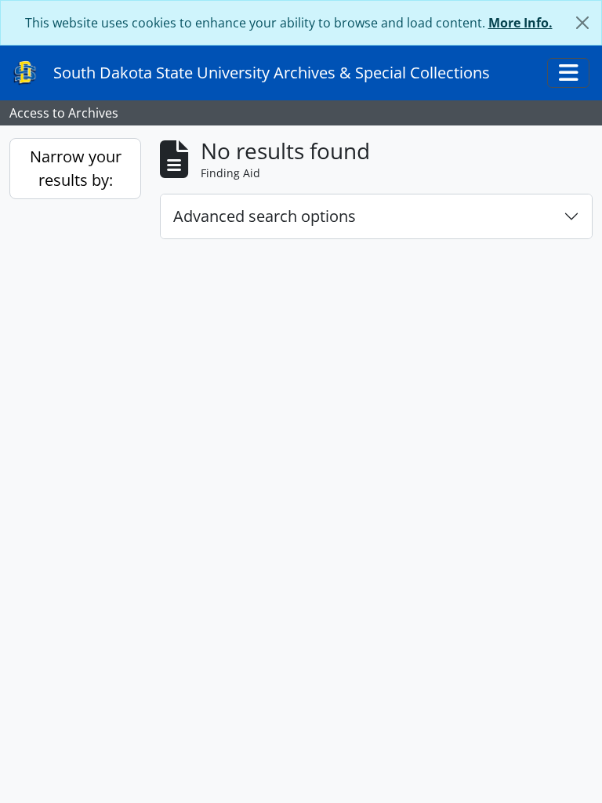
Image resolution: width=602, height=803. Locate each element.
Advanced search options (264, 216)
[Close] (582, 23)
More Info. (520, 22)
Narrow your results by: (75, 168)
